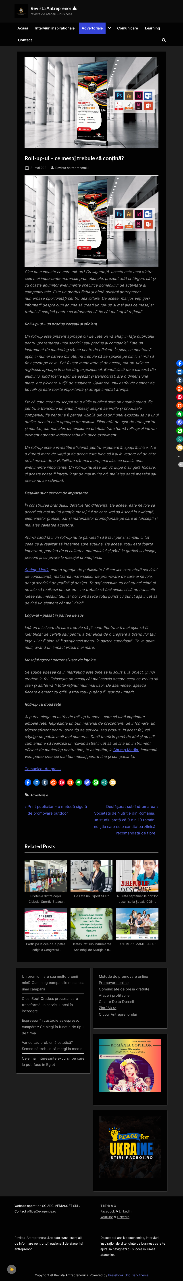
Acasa (22, 28)
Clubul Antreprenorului (118, 1014)
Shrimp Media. (126, 750)
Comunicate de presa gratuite (124, 989)
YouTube (106, 1217)
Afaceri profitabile (114, 995)
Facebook (107, 1211)
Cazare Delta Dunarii (116, 1001)
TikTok (105, 1206)
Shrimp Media (37, 570)
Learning (152, 28)
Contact (25, 40)
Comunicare (127, 28)
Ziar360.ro (107, 1008)
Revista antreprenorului (72, 168)
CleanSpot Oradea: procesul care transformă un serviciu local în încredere (50, 1004)
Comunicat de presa (43, 769)
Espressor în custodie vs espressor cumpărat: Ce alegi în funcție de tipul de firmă (53, 1026)
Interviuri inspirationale (55, 28)
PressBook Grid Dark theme (128, 1275)
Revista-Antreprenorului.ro (34, 1237)
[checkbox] (11, 1269)
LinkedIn (125, 1211)
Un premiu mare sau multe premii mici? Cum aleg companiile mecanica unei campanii (53, 982)
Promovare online (114, 982)
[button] (28, 782)
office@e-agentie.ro (41, 1211)
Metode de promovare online (123, 976)
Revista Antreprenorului (55, 8)
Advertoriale (92, 28)
